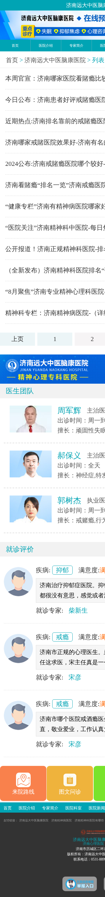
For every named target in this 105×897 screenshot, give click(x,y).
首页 (15, 46)
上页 (17, 339)
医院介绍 (46, 46)
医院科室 (73, 808)
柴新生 (78, 610)
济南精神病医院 (61, 820)
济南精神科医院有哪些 (89, 820)
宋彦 (75, 677)
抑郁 (62, 570)
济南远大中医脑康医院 (55, 60)
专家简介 (76, 46)
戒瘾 (62, 637)
